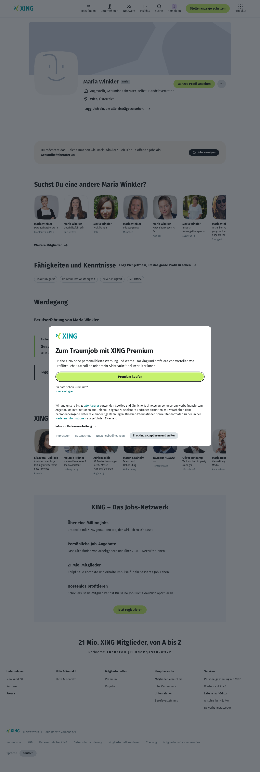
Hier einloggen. (65, 391)
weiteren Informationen (70, 418)
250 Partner (91, 405)
